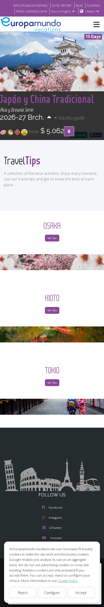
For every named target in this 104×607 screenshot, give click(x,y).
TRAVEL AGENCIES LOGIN (31, 11)
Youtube (56, 538)
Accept (81, 592)
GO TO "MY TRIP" (62, 5)
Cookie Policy (68, 580)
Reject (23, 592)
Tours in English (61, 11)
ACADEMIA (93, 5)
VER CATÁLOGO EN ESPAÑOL (30, 5)
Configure (52, 592)
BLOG (79, 5)
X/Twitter (55, 528)
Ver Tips (52, 238)
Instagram (55, 517)
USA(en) (90, 11)
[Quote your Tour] (69, 131)
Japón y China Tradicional (47, 99)
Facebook (55, 507)
